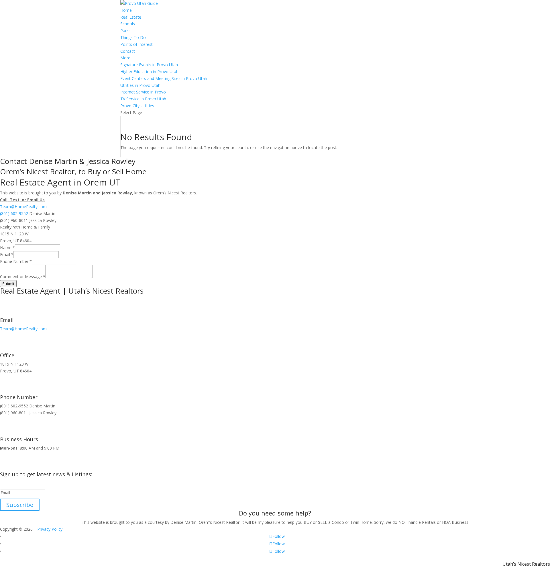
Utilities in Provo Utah (140, 85)
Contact (127, 51)
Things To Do (133, 37)
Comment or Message (22, 276)
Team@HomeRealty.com (23, 206)
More (125, 57)
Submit (8, 283)
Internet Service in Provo (143, 92)
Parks (125, 30)
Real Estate (130, 17)
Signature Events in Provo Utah (149, 64)
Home (126, 10)
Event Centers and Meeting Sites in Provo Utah (163, 78)
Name (7, 247)
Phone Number (16, 261)
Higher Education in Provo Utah (149, 71)
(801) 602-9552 (14, 213)
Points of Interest (136, 44)
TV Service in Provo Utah (143, 98)
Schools (127, 23)
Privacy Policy (49, 529)
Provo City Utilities (137, 105)
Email (6, 254)
